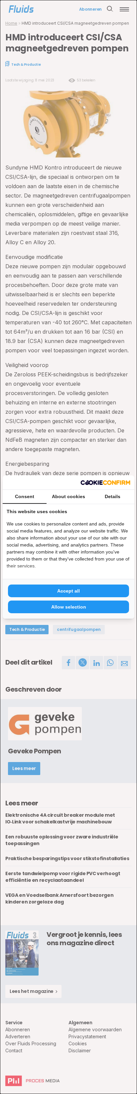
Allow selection (68, 607)
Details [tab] (112, 496)
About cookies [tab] (68, 496)
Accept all (68, 591)
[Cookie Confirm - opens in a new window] (105, 482)
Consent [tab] (24, 496)
